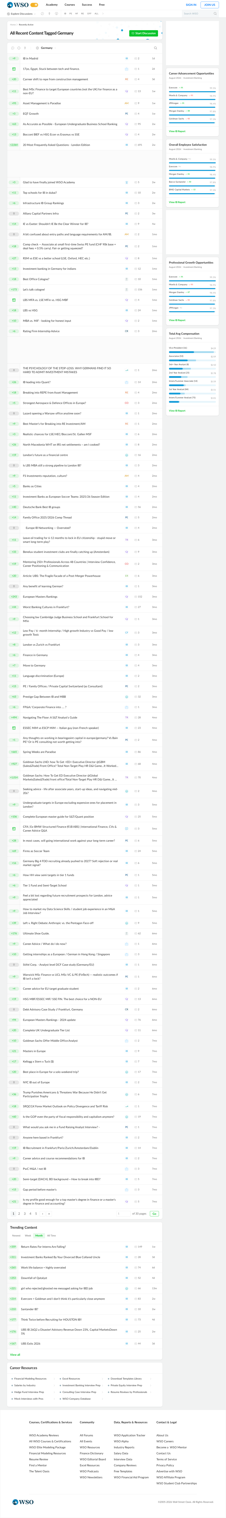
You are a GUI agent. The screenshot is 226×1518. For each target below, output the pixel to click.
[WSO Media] (56, 13)
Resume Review (38, 1459)
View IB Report (177, 131)
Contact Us (163, 1453)
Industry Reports (124, 1447)
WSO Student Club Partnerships (176, 1483)
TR (126, 540)
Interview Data (123, 1459)
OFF (89, 14)
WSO (126, 828)
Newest (16, 1236)
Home (13, 25)
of (139, 1213)
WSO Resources (90, 1447)
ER (126, 576)
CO (126, 403)
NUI (126, 182)
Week (28, 1236)
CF (126, 633)
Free (102, 4)
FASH (126, 279)
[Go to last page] (49, 1214)
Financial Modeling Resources (30, 1379)
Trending (25, 48)
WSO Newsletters (91, 1477)
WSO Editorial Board (93, 1459)
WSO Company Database (77, 1399)
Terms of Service (166, 1459)
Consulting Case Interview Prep (79, 1392)
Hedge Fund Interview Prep (29, 1392)
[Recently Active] (42, 13)
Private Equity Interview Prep (126, 1385)
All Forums (86, 1435)
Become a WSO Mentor (171, 1447)
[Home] (18, 5)
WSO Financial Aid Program (131, 1477)
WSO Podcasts (89, 1471)
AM (127, 103)
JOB (126, 69)
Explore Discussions (21, 14)
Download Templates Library (126, 1379)
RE (82, 14)
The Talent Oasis (39, 1471)
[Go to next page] (42, 1214)
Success (87, 4)
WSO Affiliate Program (170, 1477)
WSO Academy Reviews (44, 1435)
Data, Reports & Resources (130, 1422)
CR (126, 331)
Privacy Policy (165, 1465)
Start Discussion (145, 33)
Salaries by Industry (24, 1385)
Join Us (209, 5)
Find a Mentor (38, 1465)
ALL (96, 14)
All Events (86, 1441)
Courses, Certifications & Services (50, 1422)
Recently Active (26, 25)
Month (39, 1236)
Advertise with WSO (169, 1471)
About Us (162, 1435)
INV (126, 370)
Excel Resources (71, 1379)
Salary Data (121, 1453)
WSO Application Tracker (129, 1435)
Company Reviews (125, 1465)
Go (154, 1213)
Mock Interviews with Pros (28, 1399)
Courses (70, 4)
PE (70, 14)
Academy (52, 4)
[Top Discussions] (49, 13)
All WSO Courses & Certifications (50, 1441)
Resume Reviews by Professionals (129, 1392)
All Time (51, 1236)
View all (15, 1354)
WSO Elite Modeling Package (47, 1447)
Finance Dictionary (91, 1453)
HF (76, 14)
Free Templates (123, 1471)
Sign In (191, 5)
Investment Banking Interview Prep (81, 1385)
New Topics (19, 48)
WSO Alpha (121, 1441)
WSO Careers (165, 1441)
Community (87, 1422)
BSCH (126, 91)
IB (65, 14)
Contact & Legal (166, 1422)
